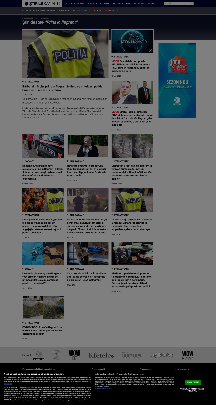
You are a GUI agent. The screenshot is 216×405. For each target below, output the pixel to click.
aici (18, 396)
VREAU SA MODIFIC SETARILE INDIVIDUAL (192, 390)
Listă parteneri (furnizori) (103, 389)
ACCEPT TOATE (193, 382)
